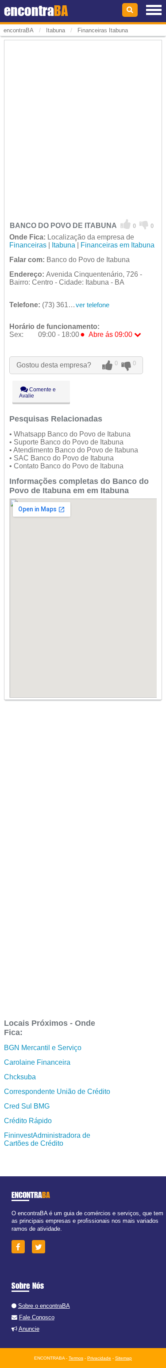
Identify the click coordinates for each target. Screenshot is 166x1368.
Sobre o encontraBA (44, 1305)
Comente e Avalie (37, 392)
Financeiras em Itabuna (117, 245)
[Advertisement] (83, 125)
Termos (76, 1358)
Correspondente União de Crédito (57, 1091)
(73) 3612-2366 (49, 305)
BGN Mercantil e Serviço (42, 1047)
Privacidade (99, 1358)
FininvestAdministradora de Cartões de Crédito (47, 1139)
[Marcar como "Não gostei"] (144, 224)
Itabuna (63, 245)
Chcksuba (20, 1077)
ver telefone (92, 305)
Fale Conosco (36, 1317)
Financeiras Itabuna (102, 30)
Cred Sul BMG (27, 1106)
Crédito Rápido (28, 1121)
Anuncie (29, 1328)
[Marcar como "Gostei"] (125, 224)
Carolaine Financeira (37, 1062)
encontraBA (19, 30)
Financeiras (27, 245)
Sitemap (123, 1358)
